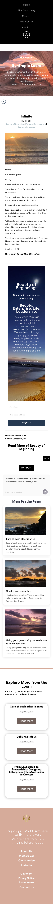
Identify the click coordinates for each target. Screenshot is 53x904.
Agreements (26, 882)
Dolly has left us (27, 737)
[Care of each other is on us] (25, 521)
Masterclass (26, 856)
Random (26, 467)
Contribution (26, 860)
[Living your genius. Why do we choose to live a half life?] (25, 622)
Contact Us (26, 887)
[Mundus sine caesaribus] (25, 573)
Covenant (26, 873)
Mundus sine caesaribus (18, 591)
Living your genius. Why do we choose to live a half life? (26, 642)
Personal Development (36, 124)
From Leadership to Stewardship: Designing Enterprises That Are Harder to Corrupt (26, 771)
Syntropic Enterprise (26, 127)
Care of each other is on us (20, 538)
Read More (26, 720)
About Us (26, 851)
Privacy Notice (26, 878)
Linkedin (26, 865)
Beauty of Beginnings (15, 124)
